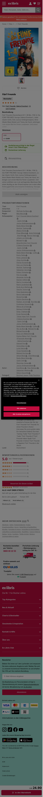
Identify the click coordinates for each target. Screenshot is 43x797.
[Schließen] (38, 380)
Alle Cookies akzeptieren (21, 414)
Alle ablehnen (21, 408)
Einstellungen (21, 403)
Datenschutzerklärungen (18, 396)
